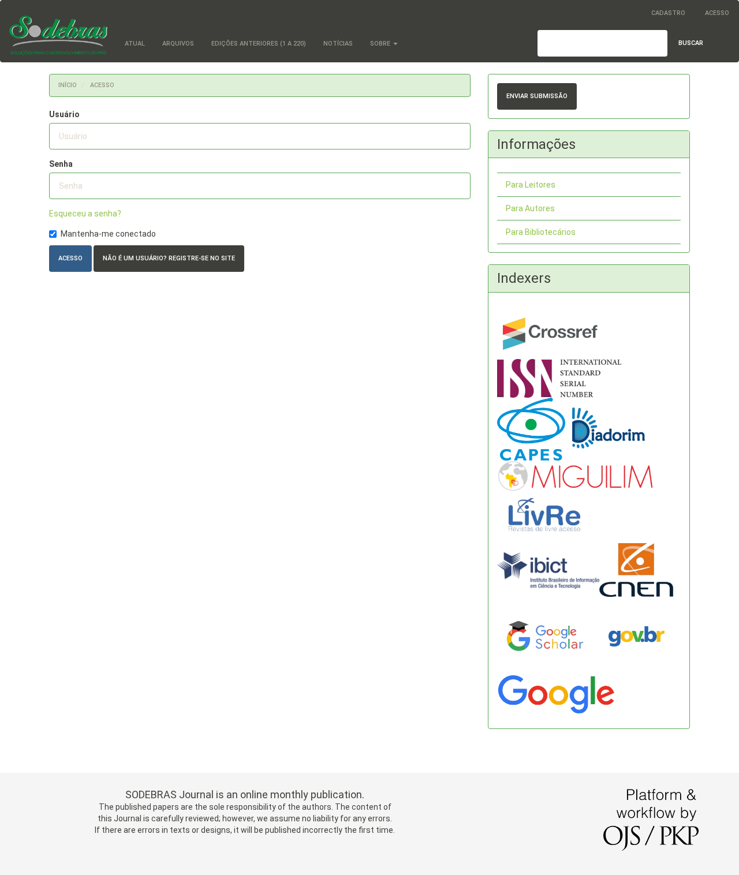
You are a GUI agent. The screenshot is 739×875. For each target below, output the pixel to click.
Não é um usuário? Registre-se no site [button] (169, 258)
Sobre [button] (381, 43)
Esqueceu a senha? (85, 213)
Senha (61, 164)
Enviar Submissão (537, 96)
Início (67, 85)
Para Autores (530, 208)
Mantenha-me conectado (108, 233)
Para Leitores (530, 184)
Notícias (338, 43)
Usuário (64, 114)
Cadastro (668, 13)
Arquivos (178, 43)
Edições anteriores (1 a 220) (258, 43)
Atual (135, 43)
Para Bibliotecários (541, 232)
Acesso (717, 13)
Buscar (690, 43)
